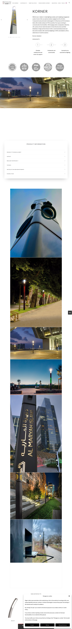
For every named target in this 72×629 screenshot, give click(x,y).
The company (15, 3)
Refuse (47, 625)
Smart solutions (33, 3)
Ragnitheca (54, 3)
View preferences (63, 625)
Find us (63, 3)
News (59, 3)
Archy (13, 620)
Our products (23, 3)
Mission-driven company (44, 3)
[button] (69, 596)
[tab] (36, 152)
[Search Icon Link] (69, 2)
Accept (32, 625)
